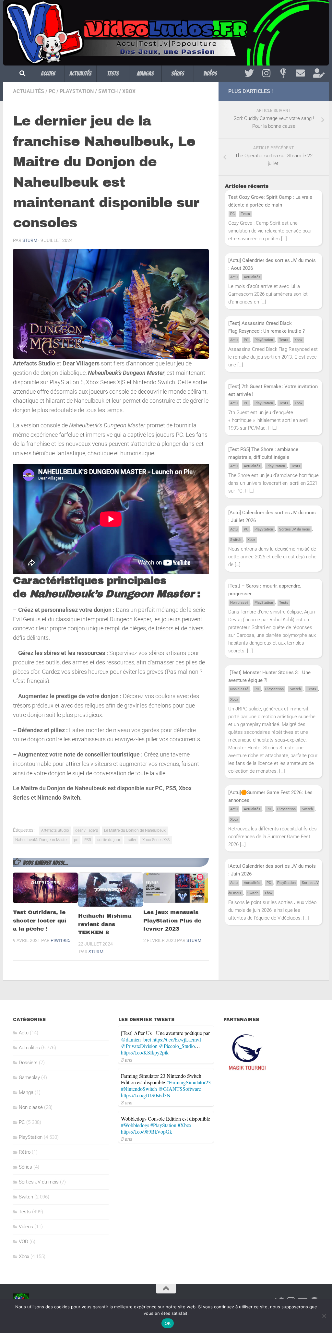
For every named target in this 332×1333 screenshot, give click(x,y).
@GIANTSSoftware (179, 1088)
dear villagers (86, 830)
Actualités (80, 73)
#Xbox (185, 1125)
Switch (108, 91)
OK (168, 1323)
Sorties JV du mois (294, 529)
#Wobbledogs (135, 1125)
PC (52, 91)
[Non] (324, 1316)
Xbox (129, 91)
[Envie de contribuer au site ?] (317, 73)
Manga (26, 1092)
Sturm (29, 240)
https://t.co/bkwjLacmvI (176, 1039)
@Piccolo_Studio (177, 1045)
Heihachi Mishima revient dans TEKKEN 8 (104, 924)
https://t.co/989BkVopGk (146, 1131)
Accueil (48, 73)
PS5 (87, 840)
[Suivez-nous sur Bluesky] (283, 73)
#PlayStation (163, 1125)
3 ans (127, 1059)
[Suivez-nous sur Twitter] (249, 73)
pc (76, 840)
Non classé (239, 603)
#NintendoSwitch (139, 1088)
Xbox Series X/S (156, 840)
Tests (113, 73)
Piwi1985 (60, 940)
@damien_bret (136, 1039)
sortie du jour (108, 840)
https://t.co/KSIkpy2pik (145, 1052)
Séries (177, 73)
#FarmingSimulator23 (188, 1082)
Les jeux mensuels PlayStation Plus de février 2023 (172, 920)
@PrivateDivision (139, 1045)
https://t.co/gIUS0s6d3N (146, 1095)
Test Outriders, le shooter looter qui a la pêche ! (39, 920)
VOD (23, 1241)
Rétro (24, 1152)
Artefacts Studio (55, 830)
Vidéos (210, 73)
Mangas (145, 73)
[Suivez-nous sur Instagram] (266, 73)
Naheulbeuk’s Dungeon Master (41, 840)
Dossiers (28, 1062)
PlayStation (77, 91)
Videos (26, 1227)
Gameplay (29, 1077)
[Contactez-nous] (300, 73)
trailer (131, 840)
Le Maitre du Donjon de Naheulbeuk (135, 830)
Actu (234, 277)
